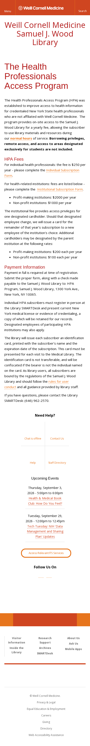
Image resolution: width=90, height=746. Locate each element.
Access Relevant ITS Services (46, 553)
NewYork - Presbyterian (45, 680)
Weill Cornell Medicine (45, 671)
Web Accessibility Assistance (46, 735)
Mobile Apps (73, 649)
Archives (45, 648)
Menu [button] (7, 11)
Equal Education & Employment (46, 709)
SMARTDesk (45, 653)
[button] (82, 7)
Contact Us (83, 619)
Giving (46, 722)
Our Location (6, 619)
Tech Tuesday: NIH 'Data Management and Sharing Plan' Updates (45, 531)
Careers (46, 715)
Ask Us (73, 643)
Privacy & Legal (46, 702)
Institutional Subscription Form (60, 189)
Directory (46, 728)
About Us (73, 638)
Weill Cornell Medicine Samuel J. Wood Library (45, 33)
